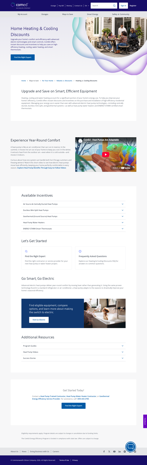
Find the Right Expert (22, 57)
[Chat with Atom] (130, 446)
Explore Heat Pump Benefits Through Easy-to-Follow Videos (41, 168)
